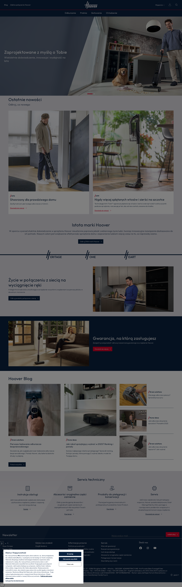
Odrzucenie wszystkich (70, 559)
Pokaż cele (70, 564)
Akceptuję (70, 554)
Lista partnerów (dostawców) (14, 581)
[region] (43, 566)
